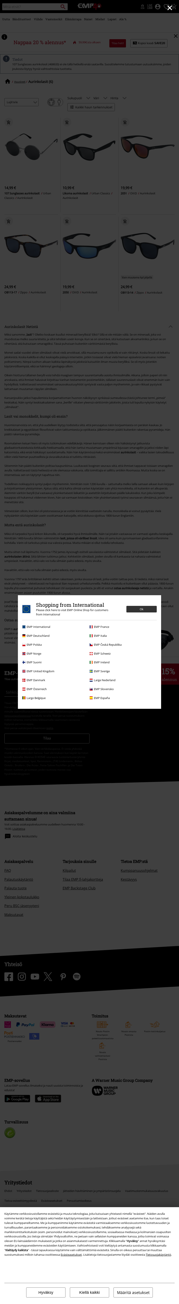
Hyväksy (45, 1292)
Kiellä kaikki (89, 1292)
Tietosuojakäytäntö (158, 1255)
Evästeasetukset (71, 1255)
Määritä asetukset (133, 1292)
